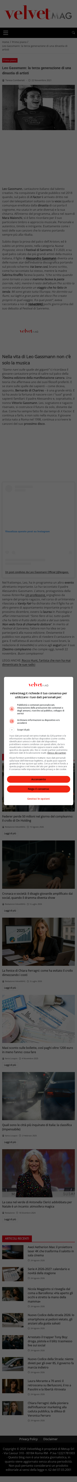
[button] (38, 729)
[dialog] (38, 741)
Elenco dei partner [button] (56, 752)
